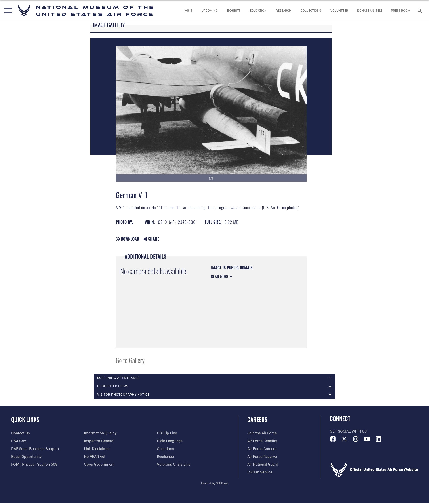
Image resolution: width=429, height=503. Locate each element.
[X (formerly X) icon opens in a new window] (344, 438)
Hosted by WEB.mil (214, 483)
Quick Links (25, 419)
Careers (257, 419)
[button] (7, 10)
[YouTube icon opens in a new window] (367, 438)
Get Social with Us (348, 431)
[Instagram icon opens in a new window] (355, 438)
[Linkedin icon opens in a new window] (378, 438)
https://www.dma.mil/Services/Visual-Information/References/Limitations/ (238, 320)
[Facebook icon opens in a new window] (333, 438)
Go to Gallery (130, 360)
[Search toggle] (420, 10)
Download (129, 239)
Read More (220, 276)
